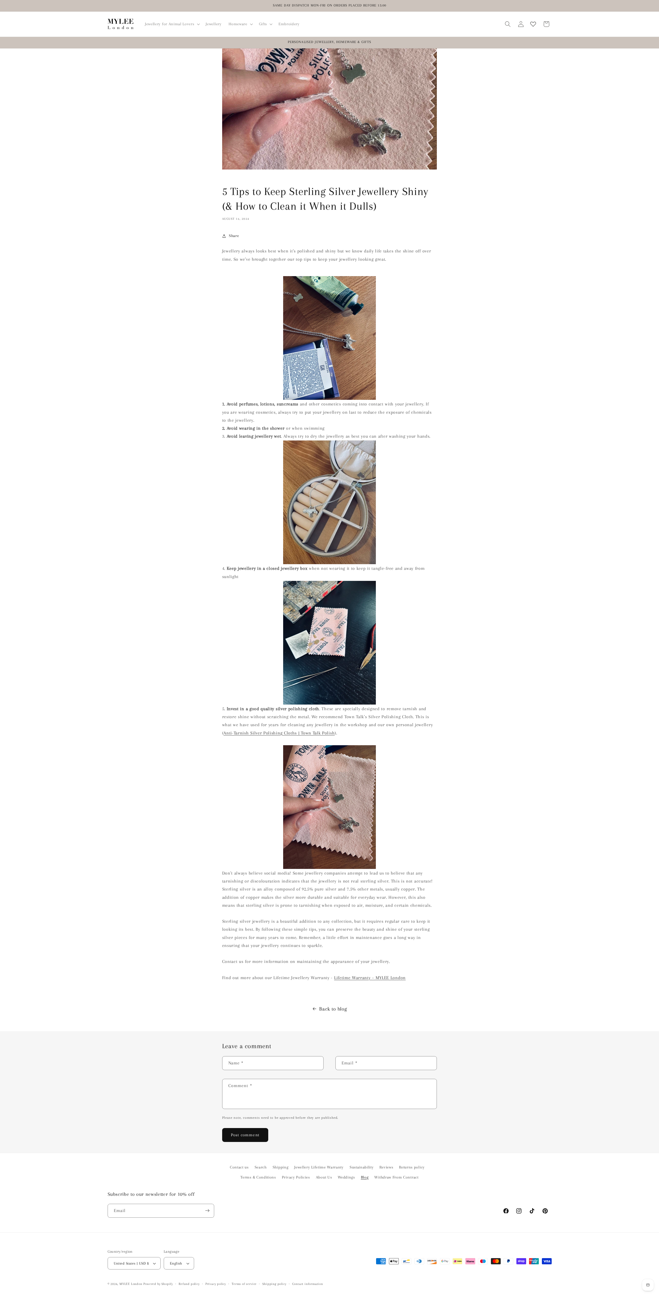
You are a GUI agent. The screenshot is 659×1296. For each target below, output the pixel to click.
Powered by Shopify (158, 1284)
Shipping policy (274, 1284)
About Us (324, 1177)
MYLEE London (130, 1284)
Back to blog (333, 1009)
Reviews (386, 1167)
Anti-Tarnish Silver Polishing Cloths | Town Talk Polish (279, 732)
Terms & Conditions (258, 1177)
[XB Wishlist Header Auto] (533, 24)
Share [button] (234, 236)
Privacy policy (215, 1284)
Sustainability (362, 1167)
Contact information (307, 1284)
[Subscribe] (207, 1211)
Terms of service (244, 1284)
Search (261, 1167)
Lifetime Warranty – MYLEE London (370, 977)
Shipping (281, 1167)
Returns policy (412, 1167)
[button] (171, 24)
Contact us (239, 1167)
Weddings (346, 1177)
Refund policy (189, 1284)
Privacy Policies (296, 1177)
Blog (365, 1177)
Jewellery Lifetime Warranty (319, 1167)
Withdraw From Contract (396, 1177)
